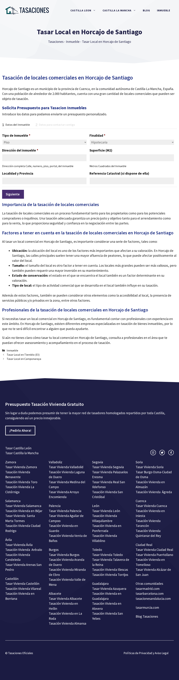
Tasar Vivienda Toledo (107, 555)
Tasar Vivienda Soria (149, 467)
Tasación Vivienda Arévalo (23, 550)
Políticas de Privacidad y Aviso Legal (146, 653)
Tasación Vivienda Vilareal (23, 589)
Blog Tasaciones (147, 616)
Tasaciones (55, 41)
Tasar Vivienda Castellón (22, 583)
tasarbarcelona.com (150, 593)
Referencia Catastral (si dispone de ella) (119, 173)
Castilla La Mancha (117, 10)
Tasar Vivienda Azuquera (109, 589)
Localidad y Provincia (17, 173)
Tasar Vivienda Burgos (64, 555)
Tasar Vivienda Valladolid (66, 467)
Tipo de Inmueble (16, 135)
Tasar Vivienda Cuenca (151, 506)
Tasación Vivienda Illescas (110, 569)
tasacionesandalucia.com (153, 598)
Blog (146, 10)
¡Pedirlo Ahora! (20, 430)
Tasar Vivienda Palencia (65, 511)
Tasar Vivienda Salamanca (23, 506)
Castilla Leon (80, 10)
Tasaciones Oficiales (20, 653)
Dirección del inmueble (20, 150)
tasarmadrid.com (148, 589)
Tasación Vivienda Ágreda (154, 492)
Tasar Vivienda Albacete (65, 598)
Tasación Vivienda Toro (21, 482)
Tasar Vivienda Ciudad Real (154, 550)
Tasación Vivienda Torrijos (110, 575)
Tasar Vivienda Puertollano (155, 555)
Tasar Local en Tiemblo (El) (23, 354)
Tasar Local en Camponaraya (24, 359)
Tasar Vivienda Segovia (108, 467)
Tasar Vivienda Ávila (19, 545)
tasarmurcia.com (147, 607)
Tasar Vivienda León (106, 511)
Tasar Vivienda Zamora (21, 467)
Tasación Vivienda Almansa (67, 623)
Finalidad (97, 135)
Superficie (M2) (101, 150)
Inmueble (163, 10)
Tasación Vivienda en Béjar (23, 511)
